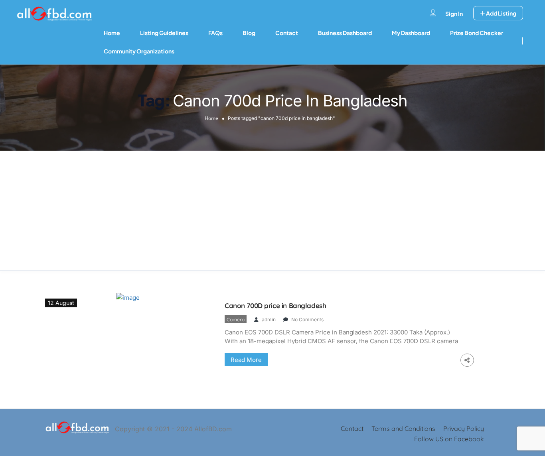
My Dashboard (411, 32)
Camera (236, 319)
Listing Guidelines (164, 32)
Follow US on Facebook (449, 439)
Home (112, 32)
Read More (246, 360)
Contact (286, 32)
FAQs (215, 32)
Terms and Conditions (403, 428)
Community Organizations (139, 51)
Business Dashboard (345, 32)
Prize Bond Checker (476, 32)
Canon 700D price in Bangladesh (275, 305)
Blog (249, 32)
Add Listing (500, 13)
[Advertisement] (272, 210)
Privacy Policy (463, 428)
